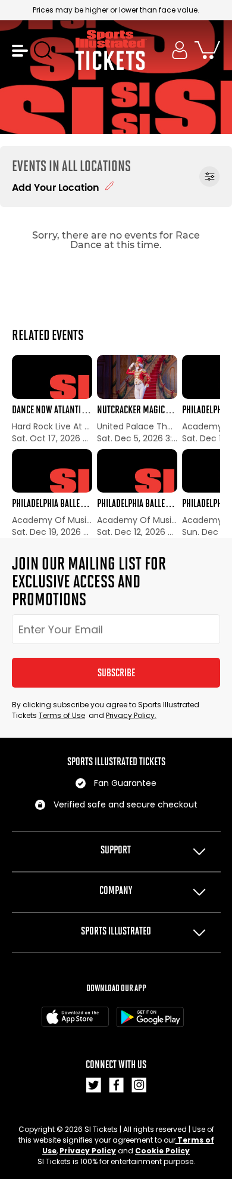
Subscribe (116, 673)
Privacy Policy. (131, 715)
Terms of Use (62, 715)
